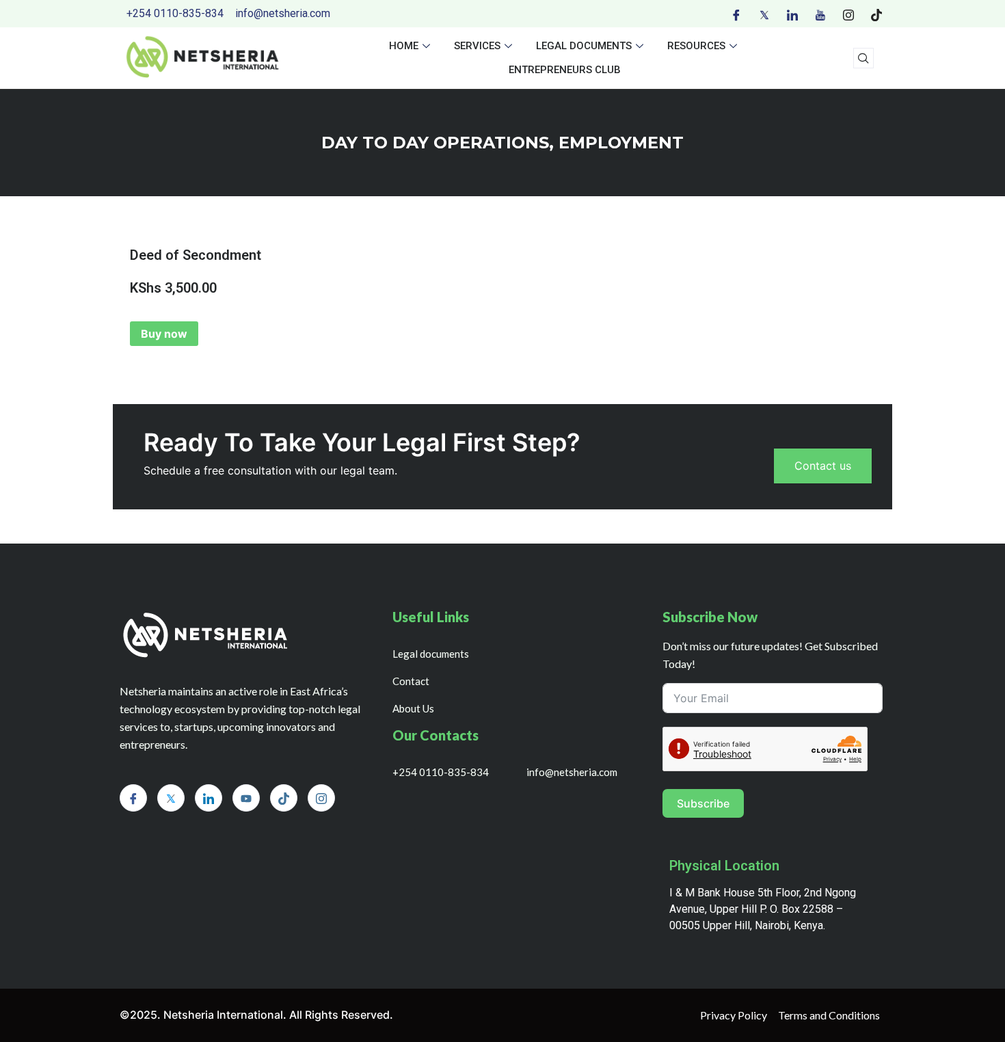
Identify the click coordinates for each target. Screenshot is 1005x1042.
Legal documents (584, 46)
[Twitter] (764, 13)
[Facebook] (736, 13)
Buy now (164, 333)
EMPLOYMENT (621, 142)
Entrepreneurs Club (565, 70)
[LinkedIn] (792, 13)
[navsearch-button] (863, 58)
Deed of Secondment (195, 255)
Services (477, 46)
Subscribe (703, 803)
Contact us (822, 465)
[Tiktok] (876, 13)
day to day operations (435, 142)
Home (403, 46)
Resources (696, 46)
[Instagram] (848, 13)
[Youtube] (820, 13)
